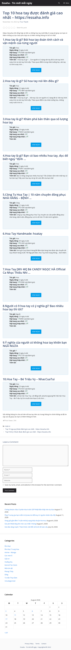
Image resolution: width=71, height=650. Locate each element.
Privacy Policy (29, 644)
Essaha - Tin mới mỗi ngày (17, 3)
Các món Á (8, 555)
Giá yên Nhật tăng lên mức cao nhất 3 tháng (20, 524)
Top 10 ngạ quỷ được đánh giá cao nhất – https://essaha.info (27, 429)
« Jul (6, 632)
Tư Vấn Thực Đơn (11, 578)
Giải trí (7, 426)
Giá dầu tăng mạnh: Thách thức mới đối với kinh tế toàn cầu (26, 527)
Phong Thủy (9, 571)
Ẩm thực (8, 546)
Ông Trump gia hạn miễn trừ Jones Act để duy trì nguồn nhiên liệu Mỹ (30, 515)
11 (15, 615)
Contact (43, 644)
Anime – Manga (10, 552)
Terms (37, 644)
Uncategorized (10, 581)
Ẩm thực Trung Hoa (12, 549)
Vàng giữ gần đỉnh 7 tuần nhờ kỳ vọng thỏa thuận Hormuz (25, 520)
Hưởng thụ (8, 562)
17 (6, 619)
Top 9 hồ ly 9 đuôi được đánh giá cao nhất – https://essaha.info (28, 432)
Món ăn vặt (9, 568)
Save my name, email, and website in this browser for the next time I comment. (33, 485)
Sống (6, 574)
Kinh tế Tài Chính (11, 565)
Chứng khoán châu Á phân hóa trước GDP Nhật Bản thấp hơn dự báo (29, 509)
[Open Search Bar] (59, 3)
